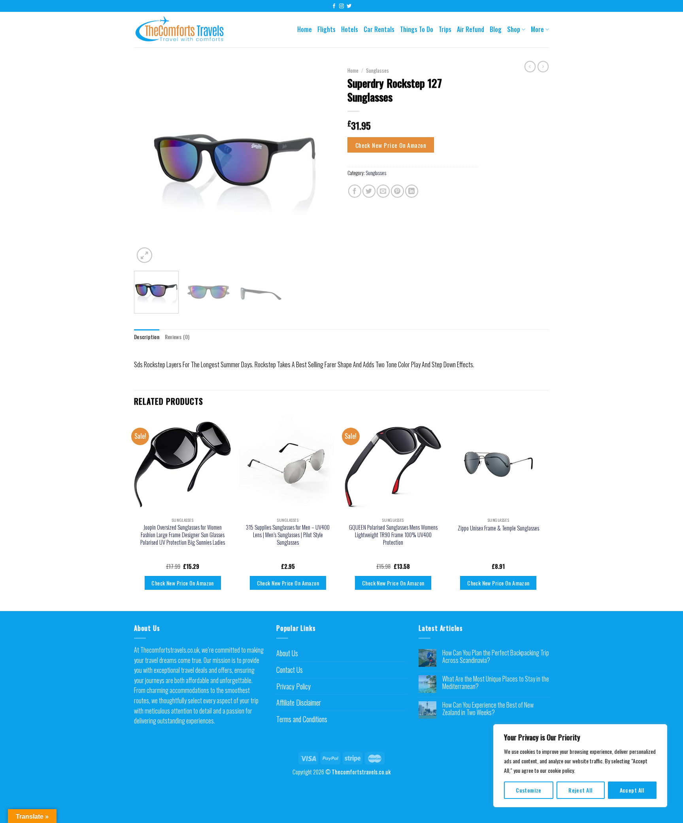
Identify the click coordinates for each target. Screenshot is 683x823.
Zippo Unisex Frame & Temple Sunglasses (498, 528)
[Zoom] (144, 255)
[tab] (146, 337)
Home (304, 29)
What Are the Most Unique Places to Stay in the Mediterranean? (495, 682)
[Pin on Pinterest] (397, 191)
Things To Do (416, 29)
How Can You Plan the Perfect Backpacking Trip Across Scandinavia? (495, 656)
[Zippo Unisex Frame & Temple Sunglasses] (498, 464)
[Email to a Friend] (383, 191)
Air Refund (470, 29)
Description (146, 337)
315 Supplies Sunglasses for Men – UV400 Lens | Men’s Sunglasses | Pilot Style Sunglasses (288, 535)
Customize (528, 790)
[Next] (322, 164)
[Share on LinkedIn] (411, 191)
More (537, 29)
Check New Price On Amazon (390, 144)
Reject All (580, 790)
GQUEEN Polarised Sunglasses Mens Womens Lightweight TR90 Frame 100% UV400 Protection (393, 535)
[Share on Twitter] (368, 191)
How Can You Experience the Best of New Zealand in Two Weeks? (488, 708)
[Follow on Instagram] (341, 6)
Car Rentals (379, 29)
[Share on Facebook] (354, 191)
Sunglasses (377, 70)
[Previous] (148, 164)
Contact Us (289, 669)
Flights (326, 29)
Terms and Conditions (301, 719)
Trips (445, 29)
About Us (287, 653)
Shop (513, 29)
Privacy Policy (293, 686)
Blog (496, 29)
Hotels (349, 29)
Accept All (632, 790)
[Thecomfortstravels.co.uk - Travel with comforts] (185, 30)
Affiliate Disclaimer (298, 702)
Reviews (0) (177, 337)
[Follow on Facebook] (334, 6)
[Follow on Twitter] (349, 6)
